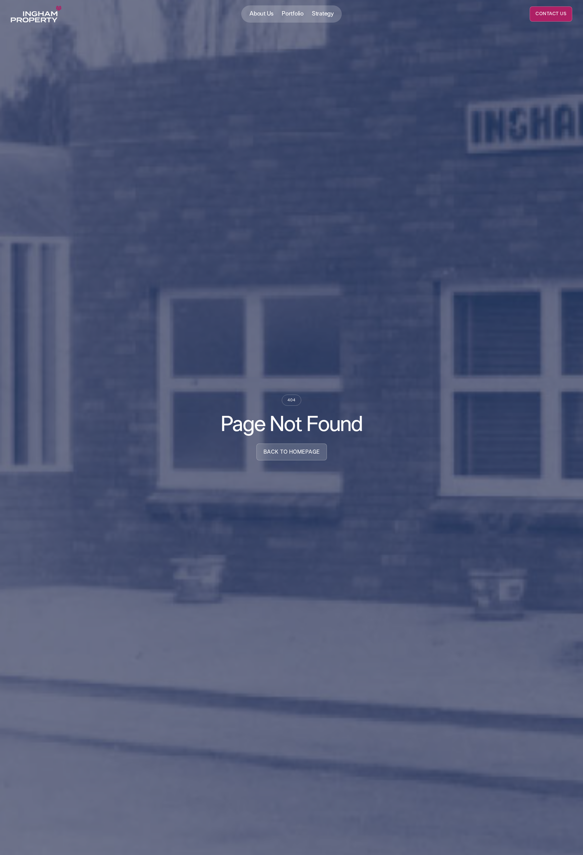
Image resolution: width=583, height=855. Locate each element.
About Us (261, 14)
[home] (36, 14)
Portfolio (293, 14)
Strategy (323, 14)
